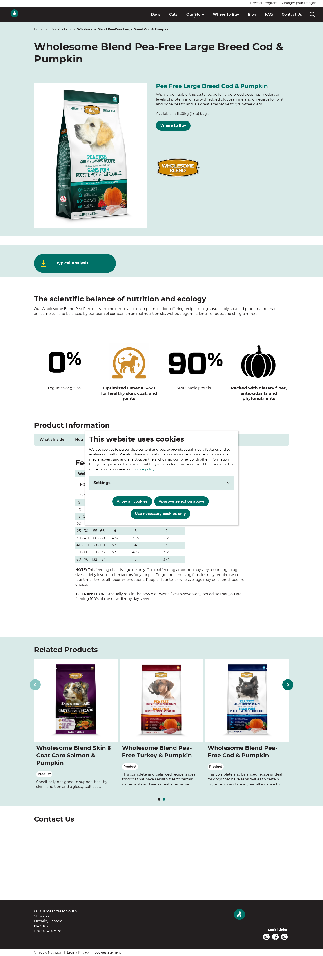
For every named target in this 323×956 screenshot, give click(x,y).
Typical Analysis (72, 263)
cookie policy (144, 469)
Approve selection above (181, 501)
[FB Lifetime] (275, 937)
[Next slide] (287, 684)
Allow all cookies (132, 501)
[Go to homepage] (14, 14)
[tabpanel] (161, 530)
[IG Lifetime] (284, 937)
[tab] (52, 439)
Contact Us (57, 897)
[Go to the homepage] (261, 915)
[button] (195, 14)
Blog (181, 897)
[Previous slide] (35, 684)
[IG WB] (266, 937)
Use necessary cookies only (160, 514)
